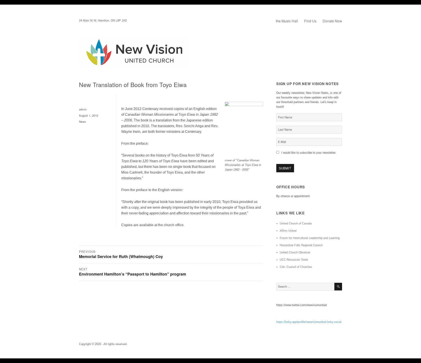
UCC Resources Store (294, 259)
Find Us (310, 20)
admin (83, 109)
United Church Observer (295, 252)
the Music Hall (287, 20)
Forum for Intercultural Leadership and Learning (310, 238)
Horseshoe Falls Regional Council (301, 245)
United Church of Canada (296, 223)
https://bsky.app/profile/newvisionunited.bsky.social (308, 322)
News (82, 121)
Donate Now (332, 20)
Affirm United (288, 230)
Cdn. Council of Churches (296, 267)
